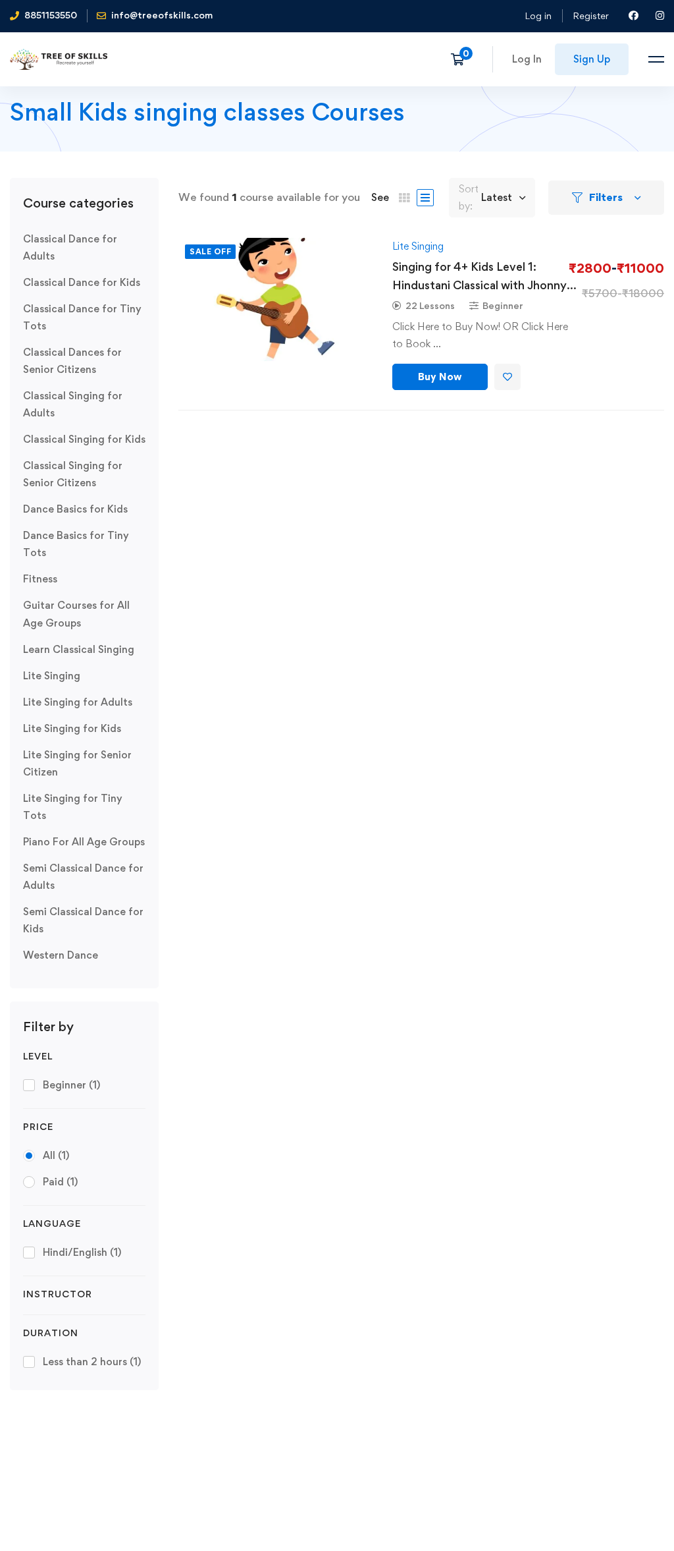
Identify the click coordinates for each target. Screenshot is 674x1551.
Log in (538, 15)
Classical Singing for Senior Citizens (72, 474)
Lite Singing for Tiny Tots (72, 807)
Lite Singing (51, 675)
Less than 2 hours (92, 1361)
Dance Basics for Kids (75, 509)
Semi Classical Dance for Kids (83, 920)
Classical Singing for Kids (84, 439)
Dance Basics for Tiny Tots (76, 544)
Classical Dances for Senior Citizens (72, 361)
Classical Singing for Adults (72, 404)
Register (591, 15)
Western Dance (60, 955)
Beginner (71, 1085)
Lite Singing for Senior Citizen (77, 763)
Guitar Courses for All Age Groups (76, 614)
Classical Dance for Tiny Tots (82, 317)
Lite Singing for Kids (72, 728)
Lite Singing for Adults (77, 702)
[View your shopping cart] (461, 59)
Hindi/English (82, 1252)
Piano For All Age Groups (84, 841)
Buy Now (440, 376)
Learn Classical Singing (78, 649)
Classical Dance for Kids (81, 282)
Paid (60, 1181)
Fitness (40, 579)
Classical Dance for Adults (70, 247)
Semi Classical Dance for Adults (83, 876)
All (56, 1155)
